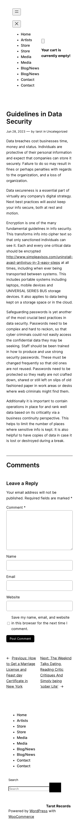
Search (13, 780)
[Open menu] (16, 11)
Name (11, 556)
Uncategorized (57, 131)
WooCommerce (21, 816)
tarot (39, 131)
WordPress (38, 811)
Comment (15, 507)
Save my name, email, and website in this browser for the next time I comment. (40, 623)
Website (13, 597)
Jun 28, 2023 (15, 131)
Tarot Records (58, 806)
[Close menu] (16, 23)
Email (10, 577)
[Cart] (43, 41)
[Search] (55, 787)
